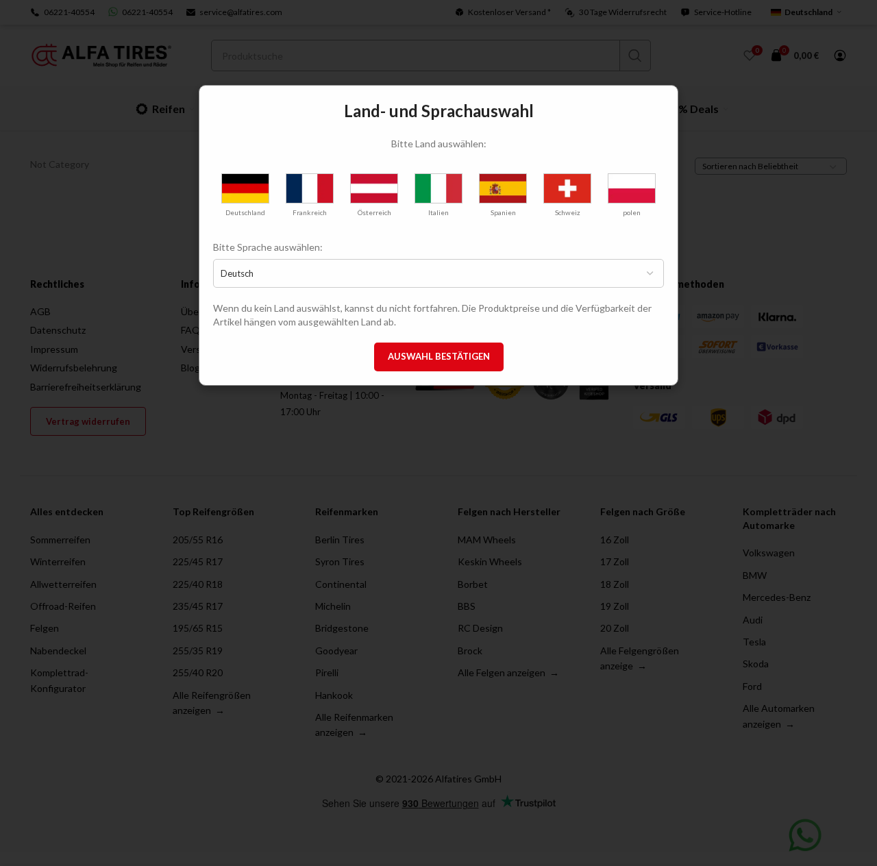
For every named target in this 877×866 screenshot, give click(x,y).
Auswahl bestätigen (439, 356)
